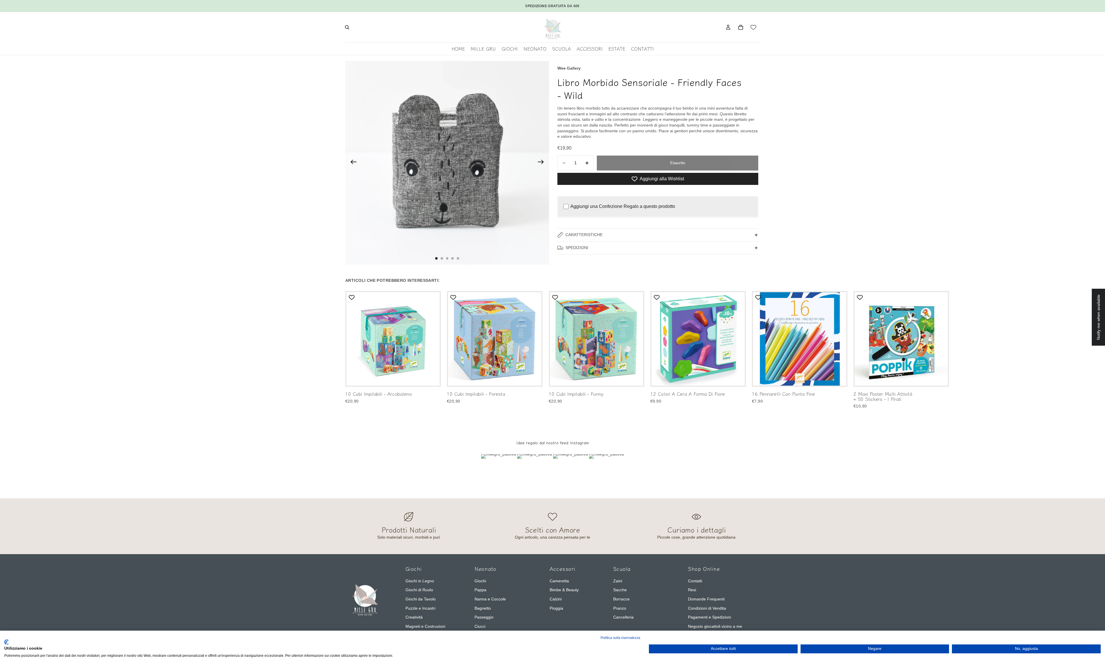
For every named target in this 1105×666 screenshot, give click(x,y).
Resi (692, 589)
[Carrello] (740, 27)
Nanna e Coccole (490, 599)
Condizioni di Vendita (707, 608)
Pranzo (619, 608)
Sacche (620, 589)
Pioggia (556, 608)
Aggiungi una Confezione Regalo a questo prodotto (622, 206)
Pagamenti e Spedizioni (709, 617)
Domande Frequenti (706, 599)
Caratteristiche (584, 234)
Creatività (414, 617)
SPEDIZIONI (576, 247)
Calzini (556, 599)
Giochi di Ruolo (419, 589)
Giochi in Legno (419, 581)
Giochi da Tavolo (420, 599)
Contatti (695, 581)
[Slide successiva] (542, 162)
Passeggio (484, 617)
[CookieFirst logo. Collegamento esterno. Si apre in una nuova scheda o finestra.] (6, 642)
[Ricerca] (347, 27)
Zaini (617, 581)
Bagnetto (483, 608)
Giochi (480, 581)
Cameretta (559, 581)
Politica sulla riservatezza (620, 638)
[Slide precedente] (351, 162)
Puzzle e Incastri (420, 608)
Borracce (621, 599)
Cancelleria (623, 617)
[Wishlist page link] (753, 27)
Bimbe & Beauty (564, 589)
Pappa (480, 589)
